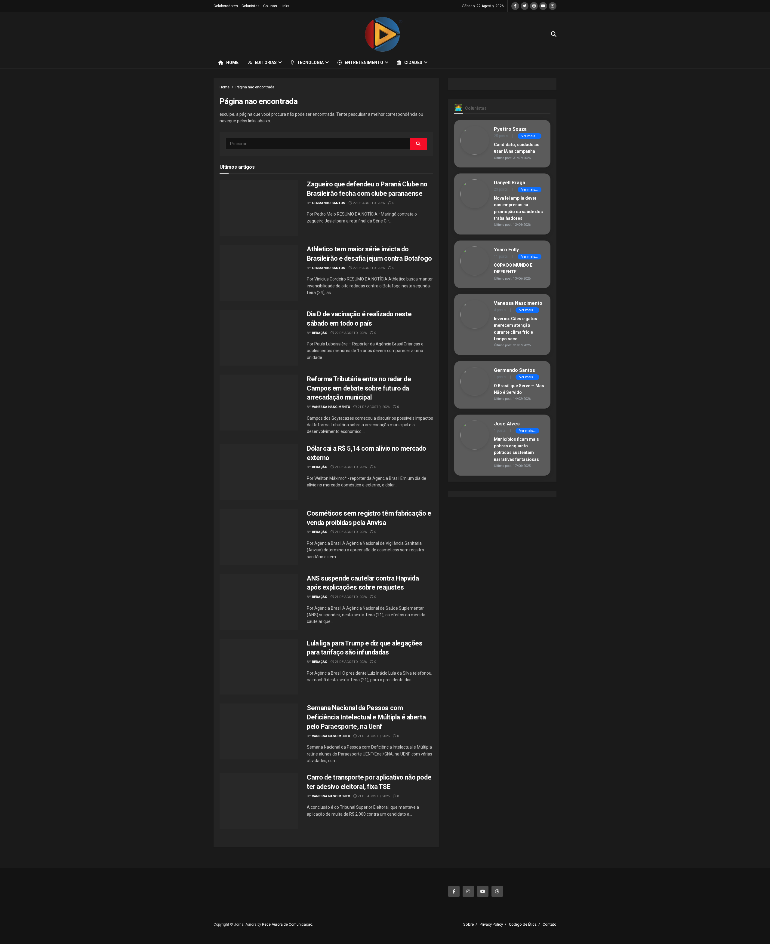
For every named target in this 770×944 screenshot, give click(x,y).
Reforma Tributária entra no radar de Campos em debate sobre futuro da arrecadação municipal (359, 388)
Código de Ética (523, 924)
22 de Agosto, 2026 (368, 203)
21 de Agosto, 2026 (373, 407)
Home (232, 62)
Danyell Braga (509, 182)
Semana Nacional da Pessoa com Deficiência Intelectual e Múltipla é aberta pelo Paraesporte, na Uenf (366, 717)
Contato (549, 924)
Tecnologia (310, 62)
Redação (319, 333)
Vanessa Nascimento (331, 407)
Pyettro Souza (510, 129)
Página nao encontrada (255, 87)
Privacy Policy (491, 924)
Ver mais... (529, 136)
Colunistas (251, 6)
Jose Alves (507, 424)
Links (285, 6)
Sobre (468, 924)
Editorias (266, 62)
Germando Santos (328, 203)
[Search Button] (418, 144)
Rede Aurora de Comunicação (287, 924)
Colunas (270, 6)
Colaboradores (226, 6)
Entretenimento (364, 62)
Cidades (413, 62)
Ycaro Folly (506, 250)
